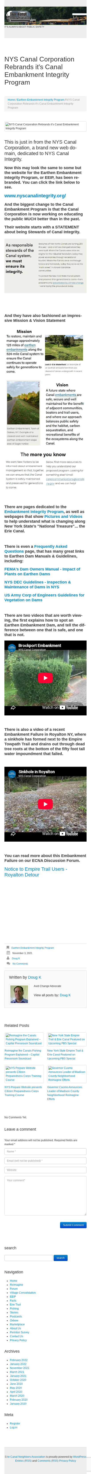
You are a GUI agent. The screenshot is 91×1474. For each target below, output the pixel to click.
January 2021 (18, 1376)
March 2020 (17, 1395)
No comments (20, 963)
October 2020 (18, 1379)
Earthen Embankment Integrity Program (40, 99)
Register (15, 1423)
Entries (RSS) (23, 1460)
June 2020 (16, 1383)
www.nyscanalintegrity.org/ (35, 195)
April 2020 (16, 1391)
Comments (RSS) (48, 1460)
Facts (13, 1300)
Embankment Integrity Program (34, 511)
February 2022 (19, 1360)
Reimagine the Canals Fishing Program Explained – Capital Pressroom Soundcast (23, 1054)
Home (11, 99)
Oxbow (14, 1320)
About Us (15, 1328)
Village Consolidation (23, 1292)
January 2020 (18, 1403)
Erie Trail (15, 1304)
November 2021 (19, 1368)
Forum (14, 1288)
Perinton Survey (19, 1332)
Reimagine (16, 1284)
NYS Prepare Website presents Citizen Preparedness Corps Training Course (23, 1091)
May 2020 (16, 1387)
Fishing (14, 1308)
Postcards (16, 1316)
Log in (13, 1427)
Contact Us (16, 1336)
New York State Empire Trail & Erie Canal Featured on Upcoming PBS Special (65, 1054)
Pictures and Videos (63, 516)
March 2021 (17, 1372)
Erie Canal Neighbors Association (25, 1456)
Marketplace (17, 1324)
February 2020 (19, 1399)
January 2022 (18, 1364)
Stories (14, 1312)
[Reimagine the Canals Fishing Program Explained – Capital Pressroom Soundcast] (24, 1039)
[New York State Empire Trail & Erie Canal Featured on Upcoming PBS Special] (66, 1039)
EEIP (13, 1296)
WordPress (79, 1456)
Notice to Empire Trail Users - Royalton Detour (35, 872)
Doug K (16, 958)
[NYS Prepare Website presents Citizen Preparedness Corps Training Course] (24, 1074)
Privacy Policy (18, 1340)
